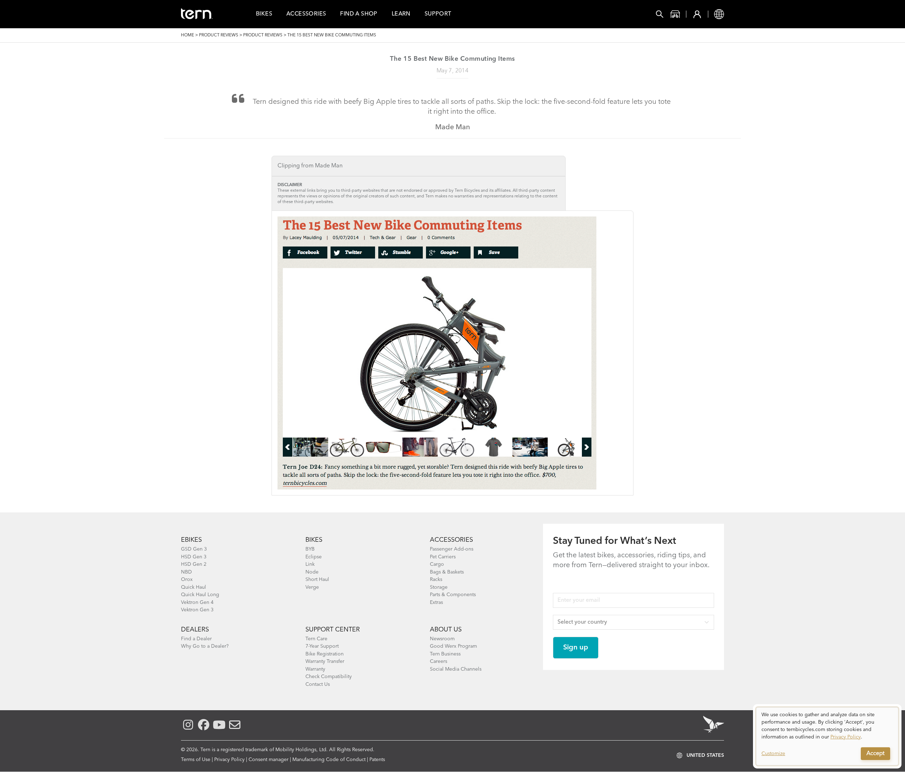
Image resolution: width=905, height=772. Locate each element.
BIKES (313, 540)
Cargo (437, 564)
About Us (446, 629)
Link (310, 564)
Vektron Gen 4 (197, 602)
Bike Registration (324, 654)
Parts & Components (453, 594)
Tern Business (445, 654)
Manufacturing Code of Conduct (329, 759)
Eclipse (313, 556)
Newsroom (442, 638)
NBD (186, 572)
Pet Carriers (443, 556)
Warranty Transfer (324, 661)
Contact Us (317, 684)
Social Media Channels (455, 669)
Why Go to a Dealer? (205, 646)
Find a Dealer (196, 638)
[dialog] (827, 736)
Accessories (306, 14)
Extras (436, 602)
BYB (310, 549)
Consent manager (268, 759)
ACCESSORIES (451, 540)
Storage (439, 587)
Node (312, 572)
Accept (875, 753)
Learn (401, 14)
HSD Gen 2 (193, 564)
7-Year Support (322, 646)
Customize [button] (773, 753)
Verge (312, 587)
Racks (436, 579)
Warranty (315, 669)
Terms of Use (195, 759)
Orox (187, 579)
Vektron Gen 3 (197, 609)
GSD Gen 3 (194, 549)
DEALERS (195, 629)
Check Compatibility (328, 676)
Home (187, 35)
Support (438, 14)
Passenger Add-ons (451, 549)
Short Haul (317, 579)
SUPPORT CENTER (332, 629)
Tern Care (316, 638)
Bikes (264, 14)
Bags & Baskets (447, 572)
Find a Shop (358, 14)
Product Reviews (218, 35)
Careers (438, 661)
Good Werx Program (453, 646)
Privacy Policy (229, 759)
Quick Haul (193, 587)
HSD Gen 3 (193, 556)
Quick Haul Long (200, 594)
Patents (377, 759)
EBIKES (191, 540)
